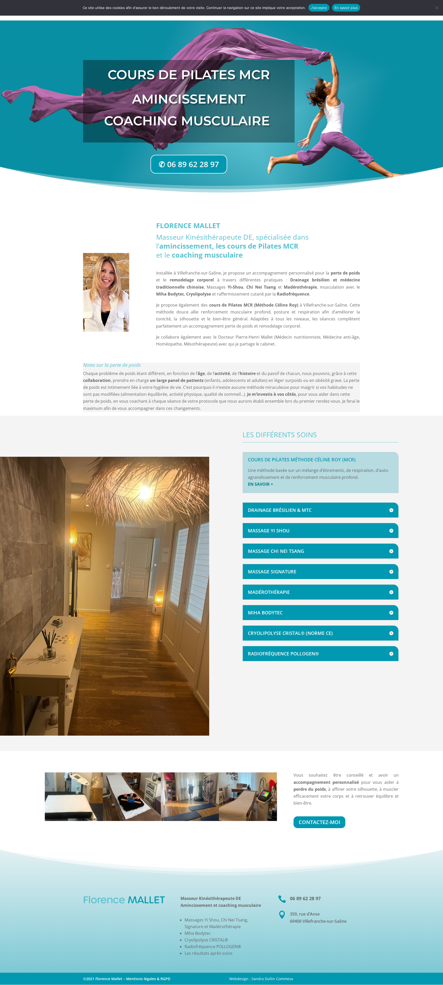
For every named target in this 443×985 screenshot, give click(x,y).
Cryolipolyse (198, 294)
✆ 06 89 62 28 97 (189, 164)
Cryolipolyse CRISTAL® (206, 940)
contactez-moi (319, 822)
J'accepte (319, 8)
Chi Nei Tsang (261, 287)
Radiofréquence (293, 294)
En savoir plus (346, 8)
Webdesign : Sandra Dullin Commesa (261, 978)
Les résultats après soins (209, 953)
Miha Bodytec (198, 933)
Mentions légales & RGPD (148, 978)
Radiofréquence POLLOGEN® (213, 946)
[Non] (436, 7)
